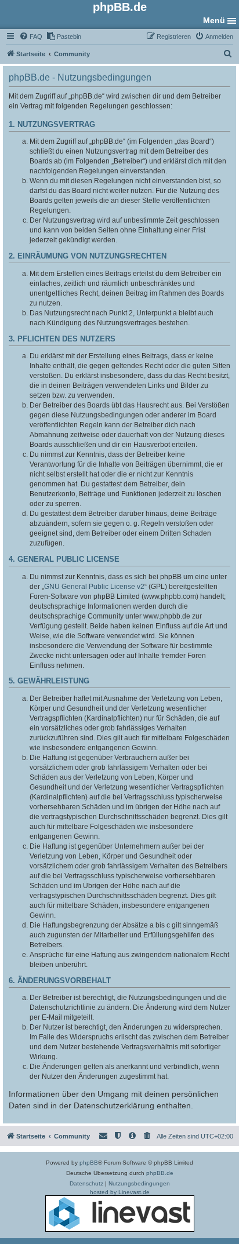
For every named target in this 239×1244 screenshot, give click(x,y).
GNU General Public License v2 (94, 587)
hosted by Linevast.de (120, 1192)
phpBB (88, 1162)
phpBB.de (159, 1173)
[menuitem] (30, 36)
